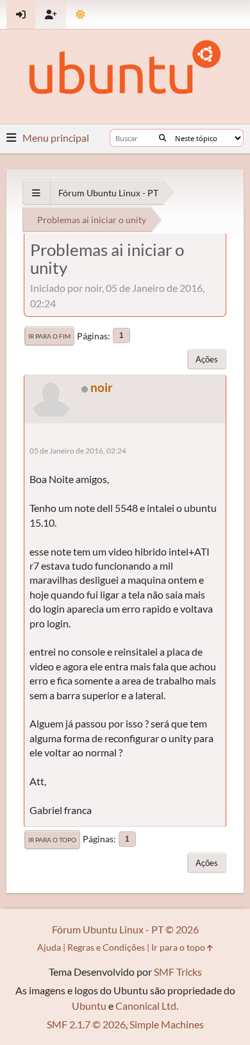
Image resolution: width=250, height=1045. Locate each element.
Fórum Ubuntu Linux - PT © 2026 (125, 929)
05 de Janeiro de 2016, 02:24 (77, 450)
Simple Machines (166, 1024)
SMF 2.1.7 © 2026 (86, 1024)
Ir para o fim (49, 336)
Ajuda (49, 947)
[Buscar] (162, 138)
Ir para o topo (52, 840)
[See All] (36, 192)
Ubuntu (89, 1005)
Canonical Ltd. (146, 1005)
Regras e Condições (106, 947)
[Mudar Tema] (80, 14)
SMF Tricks (178, 971)
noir (101, 387)
